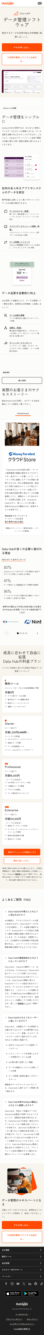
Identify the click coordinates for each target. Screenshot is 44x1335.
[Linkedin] (29, 1284)
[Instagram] (12, 1284)
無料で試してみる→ (22, 860)
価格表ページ (20, 874)
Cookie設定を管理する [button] (22, 1329)
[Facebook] (6, 1284)
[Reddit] (35, 1284)
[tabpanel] (22, 477)
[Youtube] (18, 1284)
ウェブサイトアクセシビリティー (22, 1324)
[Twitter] (23, 1284)
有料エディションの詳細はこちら (24, 852)
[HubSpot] (8, 3)
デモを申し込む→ (28, 47)
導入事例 (22, 380)
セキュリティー (32, 1319)
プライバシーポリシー (14, 1319)
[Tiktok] (41, 1284)
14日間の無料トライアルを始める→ (24, 59)
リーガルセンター (22, 1314)
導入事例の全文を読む (14, 521)
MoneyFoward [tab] (23, 413)
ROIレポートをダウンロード (14, 559)
